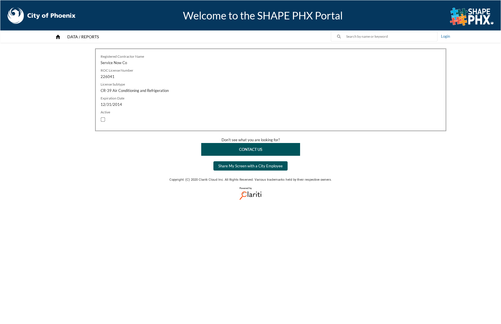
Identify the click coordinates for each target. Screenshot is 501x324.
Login (445, 36)
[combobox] (391, 36)
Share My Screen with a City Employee (250, 166)
